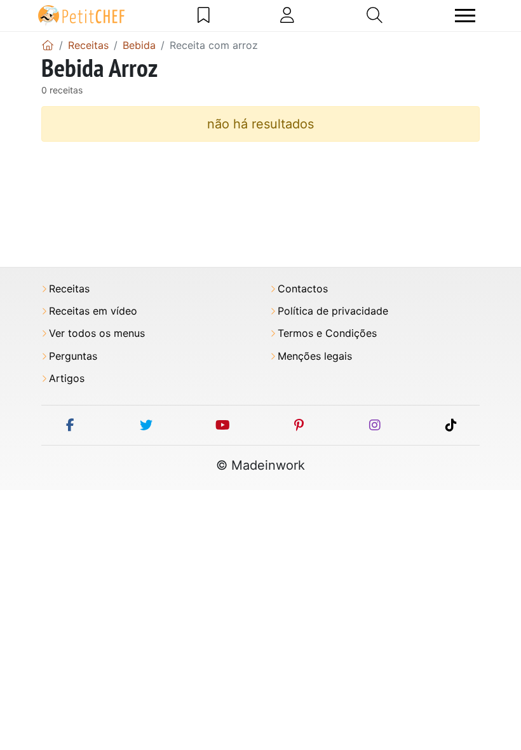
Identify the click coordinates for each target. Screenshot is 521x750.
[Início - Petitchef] (47, 45)
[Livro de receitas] (203, 15)
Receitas (69, 289)
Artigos (67, 378)
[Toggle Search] (374, 15)
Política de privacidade (333, 311)
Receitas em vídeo (93, 311)
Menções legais (315, 356)
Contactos (303, 289)
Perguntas (73, 356)
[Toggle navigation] (465, 15)
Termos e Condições (327, 333)
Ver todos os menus (97, 333)
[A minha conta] (287, 15)
